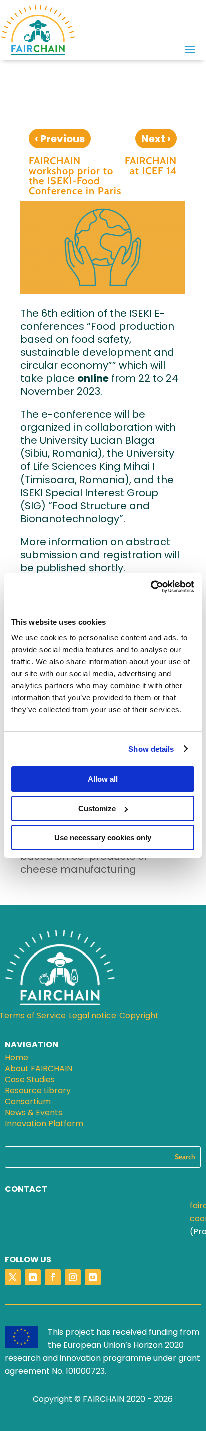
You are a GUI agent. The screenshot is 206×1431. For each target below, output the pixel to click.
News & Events (33, 1113)
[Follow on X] (13, 1277)
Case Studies (30, 1080)
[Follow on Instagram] (73, 1277)
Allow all (103, 779)
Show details (151, 749)
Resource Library (38, 1091)
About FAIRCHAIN (38, 1069)
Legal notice (92, 1016)
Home (16, 1058)
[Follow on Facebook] (53, 1277)
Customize (97, 808)
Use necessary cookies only (103, 837)
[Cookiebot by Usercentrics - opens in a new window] (150, 586)
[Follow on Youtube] (93, 1277)
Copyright (139, 1016)
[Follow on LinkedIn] (33, 1277)
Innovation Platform (44, 1124)
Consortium (28, 1102)
